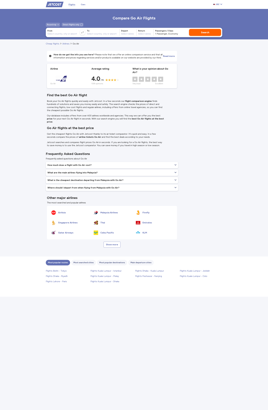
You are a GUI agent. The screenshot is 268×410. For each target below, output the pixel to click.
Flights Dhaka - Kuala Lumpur (149, 270)
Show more (112, 244)
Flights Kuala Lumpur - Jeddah (195, 270)
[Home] (55, 4)
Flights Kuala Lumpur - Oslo (193, 276)
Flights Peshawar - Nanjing (148, 276)
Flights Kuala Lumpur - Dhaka (104, 281)
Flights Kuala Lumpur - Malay (104, 276)
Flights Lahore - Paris (56, 281)
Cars (83, 4)
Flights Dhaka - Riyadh (57, 276)
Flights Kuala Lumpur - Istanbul (105, 270)
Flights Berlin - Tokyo (56, 270)
